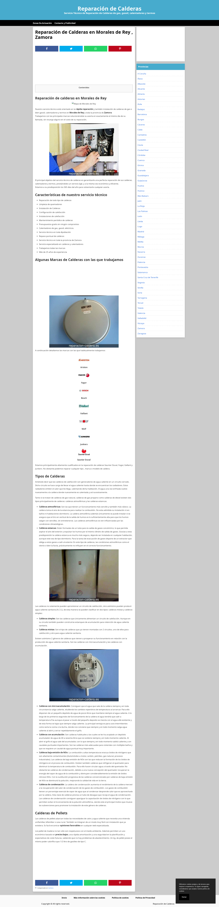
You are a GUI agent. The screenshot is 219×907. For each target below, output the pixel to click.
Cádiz (140, 129)
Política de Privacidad (145, 897)
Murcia (141, 247)
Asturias (141, 99)
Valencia (141, 313)
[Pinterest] (120, 48)
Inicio (64, 897)
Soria (140, 292)
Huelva (141, 185)
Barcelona (142, 114)
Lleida (140, 221)
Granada (142, 170)
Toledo (140, 308)
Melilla (140, 241)
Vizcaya (141, 323)
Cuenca (141, 160)
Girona (141, 165)
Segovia (141, 282)
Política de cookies (120, 897)
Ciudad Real (143, 150)
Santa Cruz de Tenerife (148, 277)
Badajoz (141, 109)
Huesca (141, 190)
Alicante (141, 89)
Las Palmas (143, 211)
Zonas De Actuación (42, 23)
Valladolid (142, 318)
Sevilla (140, 287)
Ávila (140, 104)
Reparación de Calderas (109, 8)
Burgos (141, 119)
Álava (140, 78)
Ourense (142, 257)
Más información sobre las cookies (89, 897)
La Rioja (141, 206)
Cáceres (141, 124)
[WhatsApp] (95, 48)
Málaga (141, 236)
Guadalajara (143, 175)
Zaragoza (142, 333)
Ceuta (140, 145)
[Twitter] (71, 48)
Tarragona (142, 298)
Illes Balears (143, 196)
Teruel (140, 303)
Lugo (140, 226)
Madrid (141, 231)
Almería (141, 94)
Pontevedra (143, 267)
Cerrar (184, 897)
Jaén (140, 201)
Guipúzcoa (142, 180)
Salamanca (143, 272)
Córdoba (141, 155)
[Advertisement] (84, 69)
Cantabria (142, 134)
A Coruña (142, 73)
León (140, 216)
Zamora (50, 888)
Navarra (141, 252)
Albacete (141, 83)
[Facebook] (46, 48)
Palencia (141, 262)
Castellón (142, 139)
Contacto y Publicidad (65, 23)
